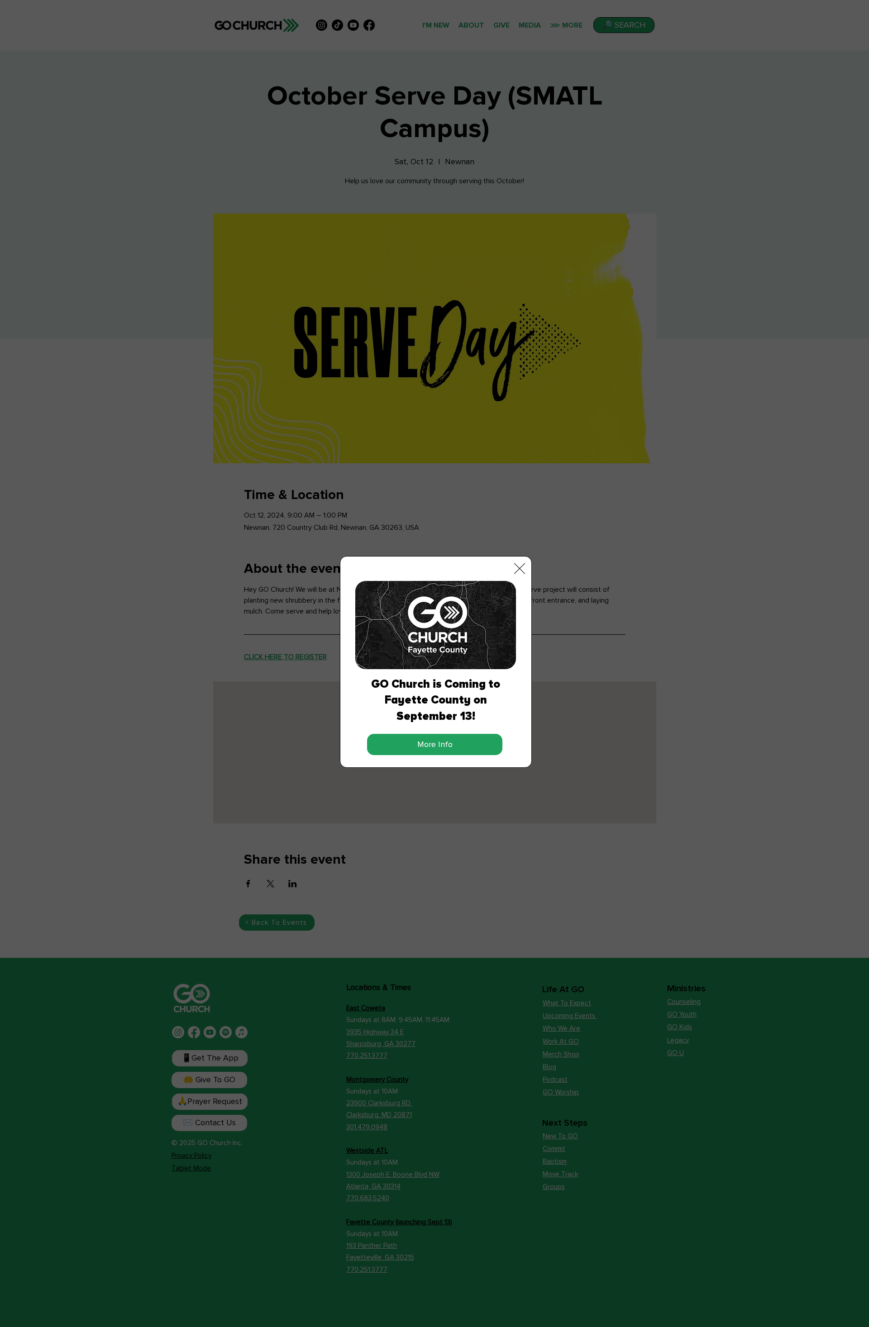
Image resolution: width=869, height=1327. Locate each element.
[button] (519, 568)
